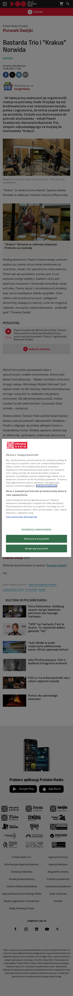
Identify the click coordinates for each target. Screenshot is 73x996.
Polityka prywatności (46, 485)
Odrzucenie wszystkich (36, 538)
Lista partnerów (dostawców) (21, 517)
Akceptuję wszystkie (36, 548)
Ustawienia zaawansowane (36, 529)
